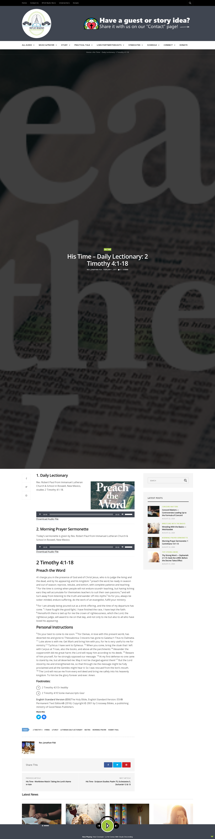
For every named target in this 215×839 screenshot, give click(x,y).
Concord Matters (170, 506)
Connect (168, 45)
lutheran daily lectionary (71, 730)
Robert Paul (113, 730)
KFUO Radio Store (49, 3)
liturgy (55, 730)
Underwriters (64, 3)
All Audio (27, 45)
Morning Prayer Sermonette (175, 537)
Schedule (152, 45)
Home (24, 3)
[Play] (40, 514)
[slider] (129, 514)
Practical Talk (82, 45)
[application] (85, 514)
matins (87, 730)
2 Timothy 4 (37, 730)
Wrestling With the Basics (173, 523)
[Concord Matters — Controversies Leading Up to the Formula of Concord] (153, 511)
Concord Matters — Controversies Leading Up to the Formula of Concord (174, 512)
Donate (76, 3)
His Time (107, 249)
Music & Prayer (46, 45)
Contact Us (34, 3)
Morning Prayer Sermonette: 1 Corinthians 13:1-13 (175, 542)
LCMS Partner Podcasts (109, 45)
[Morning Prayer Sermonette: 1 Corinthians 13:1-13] (153, 542)
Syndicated (134, 45)
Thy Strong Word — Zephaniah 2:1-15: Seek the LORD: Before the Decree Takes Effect (175, 558)
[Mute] (122, 514)
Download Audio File (47, 519)
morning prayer (99, 730)
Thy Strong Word (170, 552)
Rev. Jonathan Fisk (94, 270)
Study (64, 45)
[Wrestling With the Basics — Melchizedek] (153, 528)
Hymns (47, 730)
